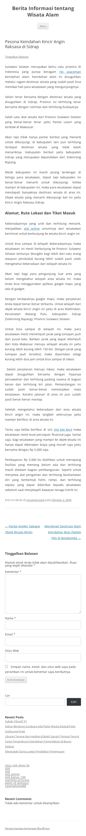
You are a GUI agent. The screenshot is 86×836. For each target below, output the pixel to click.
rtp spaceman (70, 72)
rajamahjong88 (15, 786)
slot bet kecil (63, 430)
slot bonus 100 (15, 777)
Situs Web (12, 651)
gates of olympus (17, 783)
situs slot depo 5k (17, 765)
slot (7, 768)
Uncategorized (35, 500)
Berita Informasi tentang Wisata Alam (43, 11)
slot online (32, 229)
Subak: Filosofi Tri (16, 721)
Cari (7, 695)
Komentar (13, 572)
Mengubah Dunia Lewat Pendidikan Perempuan (34, 751)
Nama (10, 618)
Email (10, 634)
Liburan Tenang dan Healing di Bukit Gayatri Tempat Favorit (42, 736)
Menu (43, 26)
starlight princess (17, 780)
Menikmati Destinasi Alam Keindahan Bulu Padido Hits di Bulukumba (62, 532)
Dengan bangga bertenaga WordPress (27, 828)
